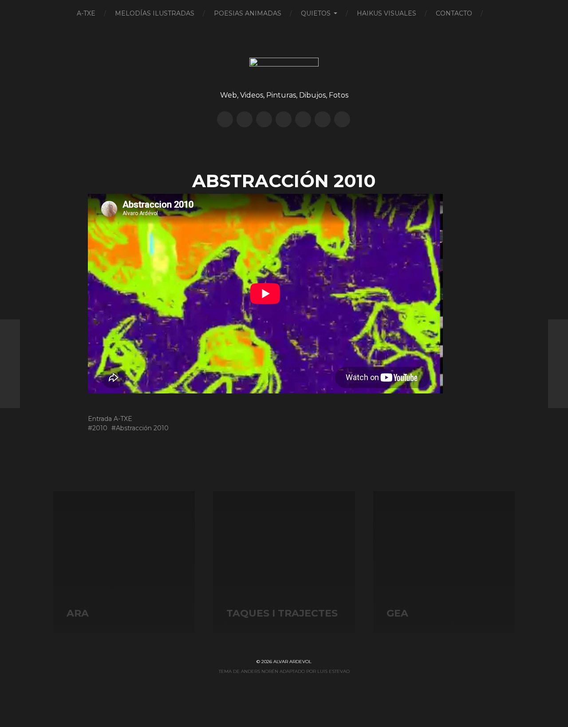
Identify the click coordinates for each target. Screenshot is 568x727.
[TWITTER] (264, 119)
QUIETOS (316, 13)
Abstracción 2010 (142, 428)
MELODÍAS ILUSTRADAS (154, 13)
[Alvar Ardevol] (284, 68)
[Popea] (558, 363)
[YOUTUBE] (225, 119)
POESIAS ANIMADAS (247, 13)
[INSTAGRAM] (244, 119)
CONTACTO (454, 13)
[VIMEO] (323, 119)
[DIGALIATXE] (342, 119)
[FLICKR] (303, 119)
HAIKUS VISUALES (386, 13)
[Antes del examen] (10, 363)
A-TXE (86, 13)
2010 (99, 428)
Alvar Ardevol (292, 661)
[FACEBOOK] (284, 119)
